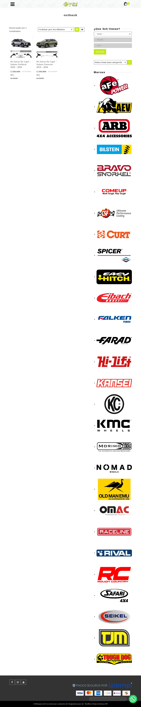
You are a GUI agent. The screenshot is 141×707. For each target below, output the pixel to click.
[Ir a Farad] (114, 340)
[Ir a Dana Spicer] (114, 255)
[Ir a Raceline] (114, 531)
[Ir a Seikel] (114, 616)
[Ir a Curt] (114, 234)
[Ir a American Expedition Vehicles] (114, 106)
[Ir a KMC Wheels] (114, 425)
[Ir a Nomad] (114, 467)
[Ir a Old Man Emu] (114, 489)
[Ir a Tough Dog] (114, 659)
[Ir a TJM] (114, 637)
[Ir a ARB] (114, 128)
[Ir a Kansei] (114, 382)
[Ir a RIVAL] (114, 552)
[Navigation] (12, 4)
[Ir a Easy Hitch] (114, 276)
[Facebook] (12, 682)
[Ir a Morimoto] (114, 446)
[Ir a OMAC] (114, 510)
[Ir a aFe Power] (114, 85)
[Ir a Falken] (114, 319)
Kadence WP (103, 704)
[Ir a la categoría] (129, 62)
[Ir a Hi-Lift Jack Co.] (114, 361)
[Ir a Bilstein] (114, 149)
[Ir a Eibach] (114, 297)
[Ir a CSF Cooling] (114, 213)
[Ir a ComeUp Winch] (114, 191)
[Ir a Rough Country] (114, 574)
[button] (133, 699)
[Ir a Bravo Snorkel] (114, 170)
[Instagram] (17, 682)
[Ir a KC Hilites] (114, 404)
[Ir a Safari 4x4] (114, 595)
